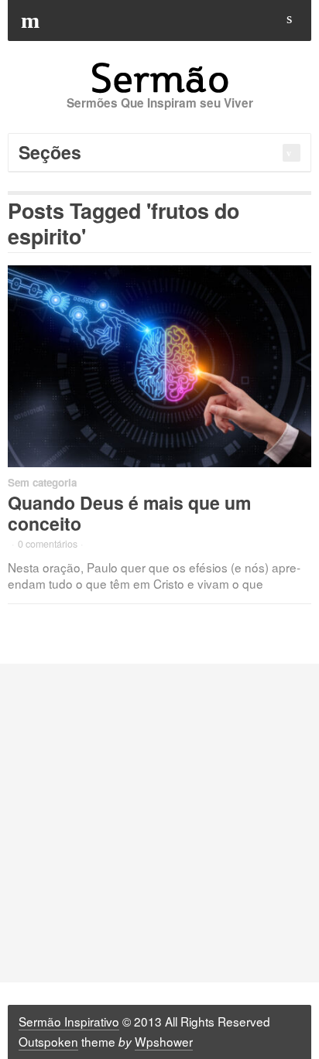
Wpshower (164, 1041)
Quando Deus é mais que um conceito (129, 513)
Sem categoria (42, 482)
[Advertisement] (159, 823)
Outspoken (48, 1041)
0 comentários (47, 544)
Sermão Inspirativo (69, 1021)
